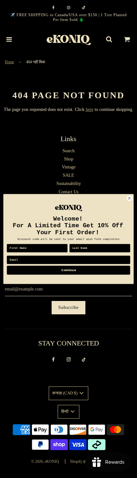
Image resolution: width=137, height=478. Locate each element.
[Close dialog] (129, 198)
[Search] (109, 39)
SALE (68, 175)
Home (9, 62)
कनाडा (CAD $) (65, 393)
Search (68, 150)
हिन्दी (65, 411)
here (89, 109)
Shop (68, 159)
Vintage (69, 167)
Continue (68, 270)
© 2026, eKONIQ (45, 461)
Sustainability (68, 183)
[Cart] (127, 39)
